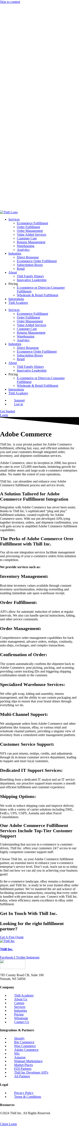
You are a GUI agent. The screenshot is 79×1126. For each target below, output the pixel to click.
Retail (21, 62)
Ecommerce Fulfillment (32, 16)
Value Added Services (31, 28)
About (12, 66)
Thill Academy (18, 96)
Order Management (30, 24)
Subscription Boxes (30, 58)
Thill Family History (30, 69)
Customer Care (27, 31)
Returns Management (31, 35)
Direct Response (28, 50)
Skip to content (10, 2)
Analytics (23, 43)
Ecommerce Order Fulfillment (37, 54)
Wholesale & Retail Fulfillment (37, 88)
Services (14, 13)
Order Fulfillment (28, 20)
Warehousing (25, 39)
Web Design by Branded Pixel (20, 1120)
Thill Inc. (6, 949)
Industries (14, 47)
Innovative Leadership (32, 73)
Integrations (16, 92)
